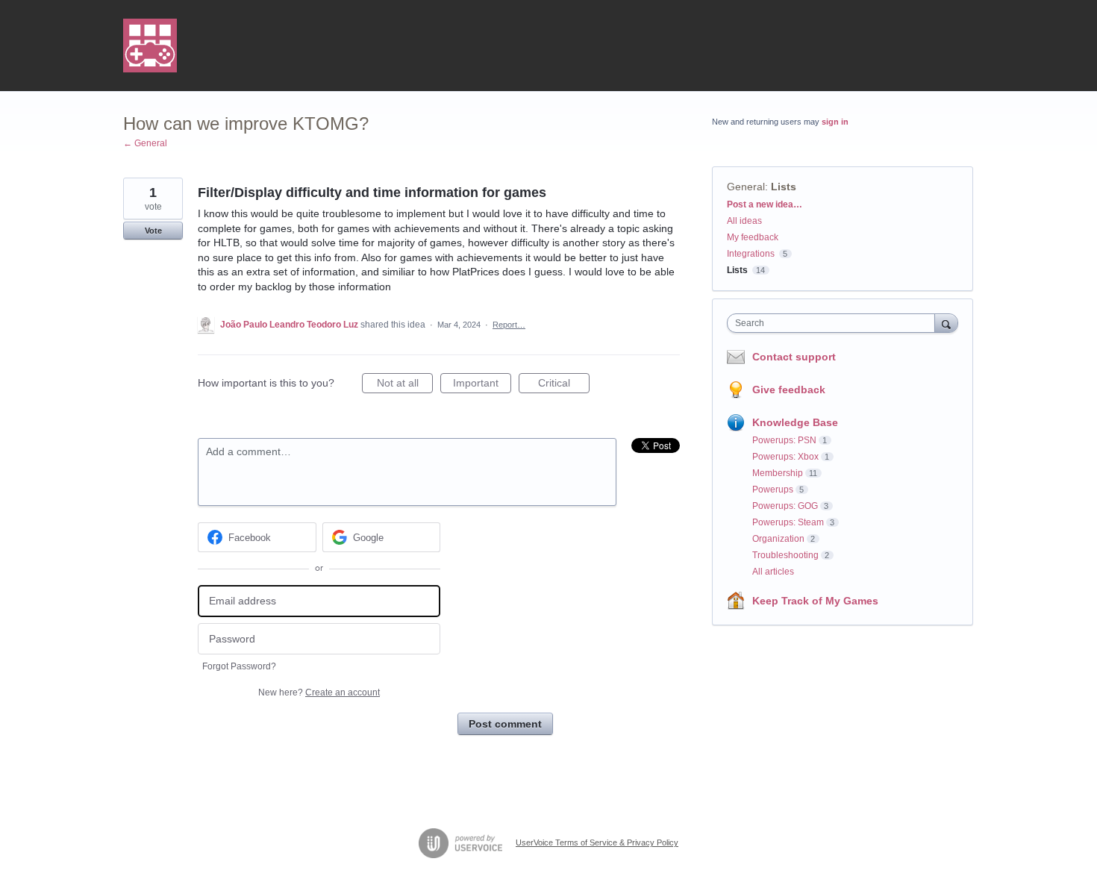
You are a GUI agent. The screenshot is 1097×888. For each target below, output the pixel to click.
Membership (777, 473)
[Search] (946, 322)
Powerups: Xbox (785, 456)
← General (145, 143)
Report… (509, 324)
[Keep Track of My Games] (150, 45)
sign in (835, 121)
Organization (778, 539)
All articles (773, 571)
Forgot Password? (239, 666)
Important (482, 385)
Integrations (751, 253)
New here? (319, 692)
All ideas (744, 221)
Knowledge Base (795, 422)
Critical (564, 385)
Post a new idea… (764, 204)
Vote (153, 230)
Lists (783, 187)
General (746, 187)
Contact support (794, 356)
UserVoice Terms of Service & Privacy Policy (597, 842)
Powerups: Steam (788, 522)
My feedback (752, 237)
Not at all (405, 385)
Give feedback (788, 389)
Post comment (505, 724)
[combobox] (834, 323)
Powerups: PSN (784, 440)
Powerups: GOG (785, 506)
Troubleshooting (785, 555)
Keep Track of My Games (815, 601)
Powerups (772, 489)
